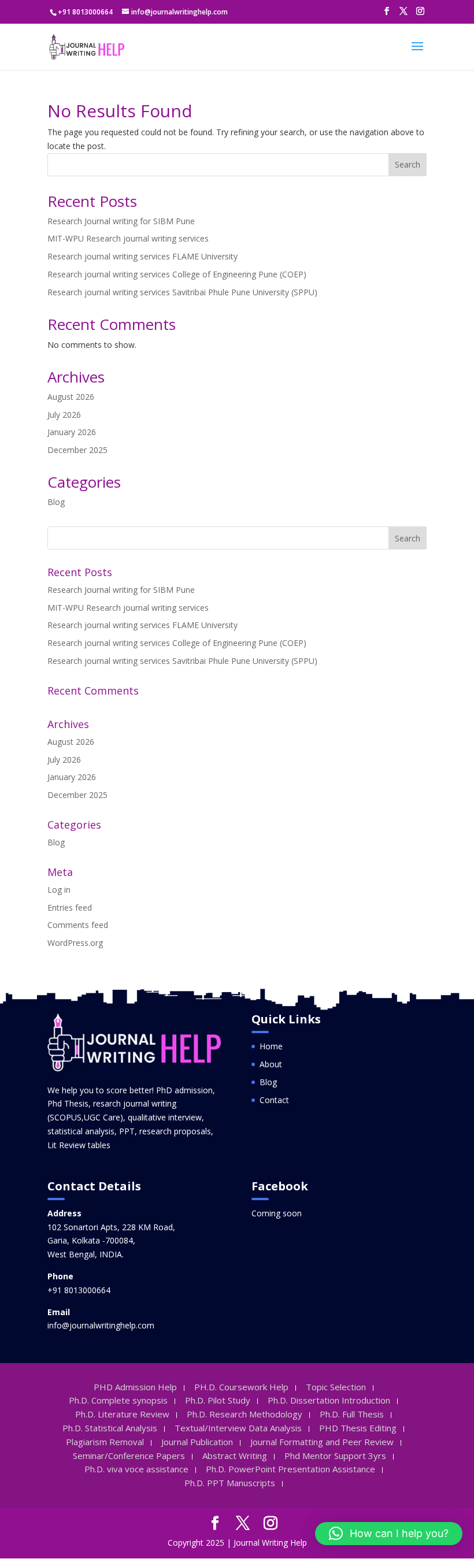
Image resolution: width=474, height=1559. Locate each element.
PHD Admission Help (135, 1387)
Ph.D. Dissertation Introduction (329, 1400)
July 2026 (64, 414)
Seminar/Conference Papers (129, 1455)
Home (271, 1046)
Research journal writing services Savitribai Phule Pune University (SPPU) (182, 292)
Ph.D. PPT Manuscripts (229, 1483)
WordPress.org (75, 942)
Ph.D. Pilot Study (217, 1400)
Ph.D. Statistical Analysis (109, 1428)
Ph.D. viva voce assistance (136, 1469)
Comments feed (77, 924)
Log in (59, 889)
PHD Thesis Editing (358, 1428)
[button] (388, 1533)
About (271, 1064)
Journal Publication (197, 1441)
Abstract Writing (234, 1455)
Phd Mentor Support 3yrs (335, 1455)
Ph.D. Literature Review (122, 1414)
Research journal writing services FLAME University (142, 256)
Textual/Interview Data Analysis (238, 1428)
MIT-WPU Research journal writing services (128, 238)
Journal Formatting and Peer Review (322, 1441)
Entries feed (69, 907)
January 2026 (71, 431)
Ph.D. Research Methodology (244, 1414)
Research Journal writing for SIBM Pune (121, 221)
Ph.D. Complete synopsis (118, 1400)
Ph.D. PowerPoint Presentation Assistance (290, 1469)
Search (407, 164)
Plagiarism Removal (105, 1441)
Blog (56, 501)
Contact (274, 1099)
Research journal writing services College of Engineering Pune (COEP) (176, 274)
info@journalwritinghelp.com (100, 1325)
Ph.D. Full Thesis (352, 1414)
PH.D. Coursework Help (241, 1387)
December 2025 (77, 449)
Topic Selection (336, 1387)
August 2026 (70, 396)
